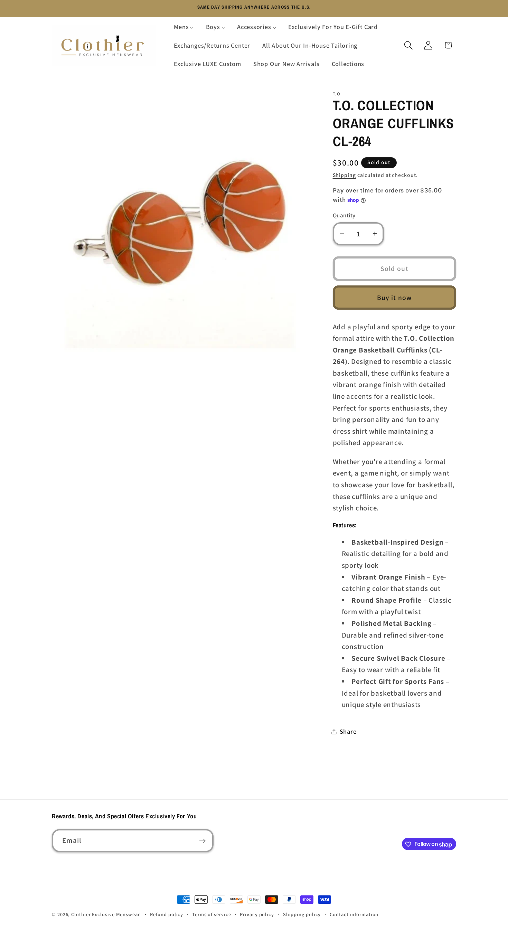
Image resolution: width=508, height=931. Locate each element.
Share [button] (348, 731)
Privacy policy (257, 914)
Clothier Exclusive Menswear (105, 914)
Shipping (344, 174)
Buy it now (394, 297)
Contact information (354, 914)
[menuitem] (184, 26)
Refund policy (166, 914)
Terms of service (211, 914)
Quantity (344, 215)
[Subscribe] (202, 841)
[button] (408, 45)
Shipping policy (302, 914)
